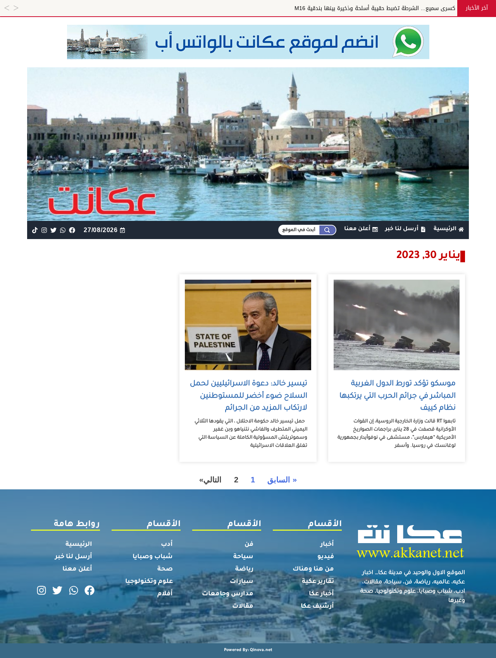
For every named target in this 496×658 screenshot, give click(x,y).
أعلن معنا (77, 569)
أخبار (327, 544)
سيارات (241, 581)
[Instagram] (44, 230)
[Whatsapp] (63, 230)
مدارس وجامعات (227, 594)
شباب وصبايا (153, 557)
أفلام (165, 594)
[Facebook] (72, 230)
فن (249, 544)
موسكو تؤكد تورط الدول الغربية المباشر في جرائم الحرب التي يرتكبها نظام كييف (397, 396)
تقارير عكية (318, 581)
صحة (165, 569)
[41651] (248, 57)
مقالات (242, 606)
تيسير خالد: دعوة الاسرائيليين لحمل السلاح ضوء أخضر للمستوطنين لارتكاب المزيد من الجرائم (248, 396)
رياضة (244, 569)
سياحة (243, 557)
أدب (167, 544)
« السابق (282, 479)
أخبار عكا (321, 594)
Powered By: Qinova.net (248, 650)
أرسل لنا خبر (73, 557)
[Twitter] (53, 230)
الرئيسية (78, 544)
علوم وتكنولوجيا (149, 581)
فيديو (325, 557)
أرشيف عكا (317, 606)
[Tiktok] (34, 230)
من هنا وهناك (313, 569)
